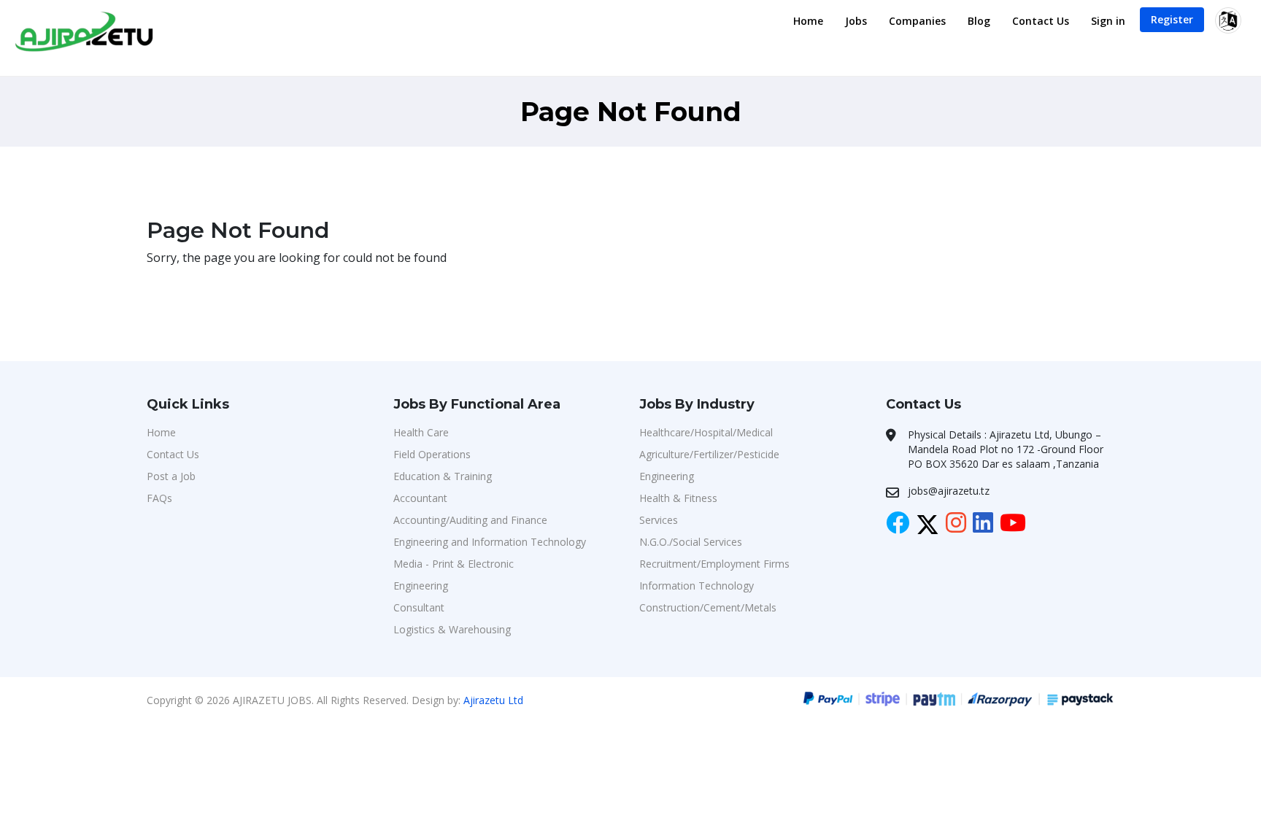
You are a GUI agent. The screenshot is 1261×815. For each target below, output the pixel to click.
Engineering (420, 585)
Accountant (420, 498)
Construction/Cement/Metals (707, 607)
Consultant (418, 607)
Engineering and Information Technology (489, 542)
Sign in (1108, 21)
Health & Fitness (678, 498)
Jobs (856, 21)
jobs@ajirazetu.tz (949, 491)
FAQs (159, 498)
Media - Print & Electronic (453, 564)
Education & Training (442, 476)
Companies (917, 21)
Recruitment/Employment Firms (714, 564)
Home (808, 21)
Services (658, 520)
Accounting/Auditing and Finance (470, 520)
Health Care (421, 432)
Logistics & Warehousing (452, 629)
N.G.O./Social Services (690, 542)
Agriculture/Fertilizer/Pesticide (709, 454)
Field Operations (432, 454)
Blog (979, 21)
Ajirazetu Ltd (493, 700)
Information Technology (696, 585)
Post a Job (171, 476)
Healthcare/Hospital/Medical (706, 432)
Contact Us (1040, 21)
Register (1172, 19)
